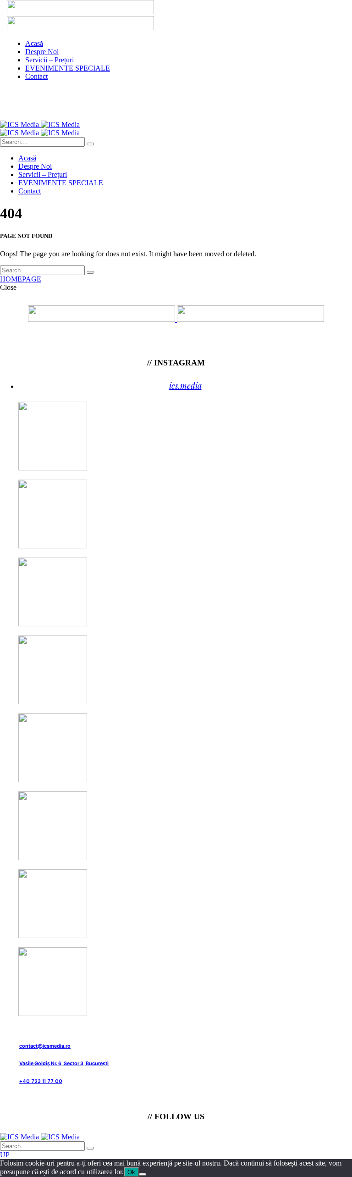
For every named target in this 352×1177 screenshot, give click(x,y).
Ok (131, 1172)
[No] (142, 1174)
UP (5, 1155)
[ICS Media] (40, 124)
